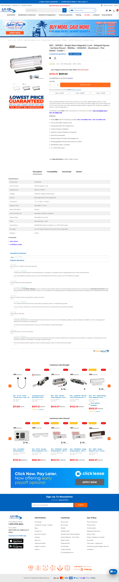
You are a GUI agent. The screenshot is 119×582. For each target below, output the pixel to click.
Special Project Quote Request (59, 5)
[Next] (41, 62)
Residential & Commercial (26, 15)
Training (78, 15)
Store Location (108, 5)
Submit (81, 505)
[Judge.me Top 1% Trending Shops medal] (67, 568)
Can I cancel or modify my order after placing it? (23, 266)
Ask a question (75, 54)
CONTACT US (16, 5)
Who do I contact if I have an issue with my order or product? (27, 297)
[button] (14, 278)
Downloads (66, 172)
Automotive (11, 15)
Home (10, 40)
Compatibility (52, 172)
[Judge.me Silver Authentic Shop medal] (45, 568)
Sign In (116, 5)
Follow (12, 268)
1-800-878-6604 (6, 5)
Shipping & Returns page (101, 290)
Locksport (96, 15)
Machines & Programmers (47, 15)
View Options (97, 384)
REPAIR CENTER (27, 5)
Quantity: (52, 81)
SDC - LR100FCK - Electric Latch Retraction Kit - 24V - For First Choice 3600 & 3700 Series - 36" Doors (78, 398)
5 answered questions (57, 54)
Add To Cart (85, 85)
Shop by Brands (107, 15)
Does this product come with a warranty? (21, 331)
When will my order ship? (17, 313)
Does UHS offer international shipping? (21, 282)
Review (79, 172)
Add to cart (21, 384)
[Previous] (11, 62)
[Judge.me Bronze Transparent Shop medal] (52, 568)
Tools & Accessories (65, 15)
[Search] (64, 10)
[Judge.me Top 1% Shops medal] (60, 568)
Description (37, 172)
